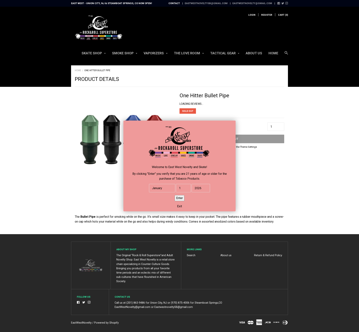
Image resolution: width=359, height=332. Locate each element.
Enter (179, 198)
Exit (179, 206)
